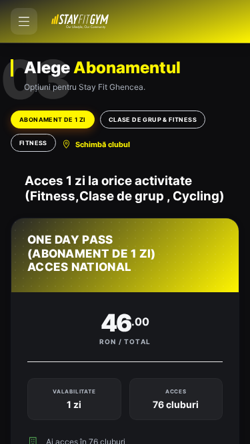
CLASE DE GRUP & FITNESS (153, 119)
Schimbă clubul (102, 144)
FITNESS (33, 142)
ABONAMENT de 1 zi (52, 119)
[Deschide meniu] (24, 21)
